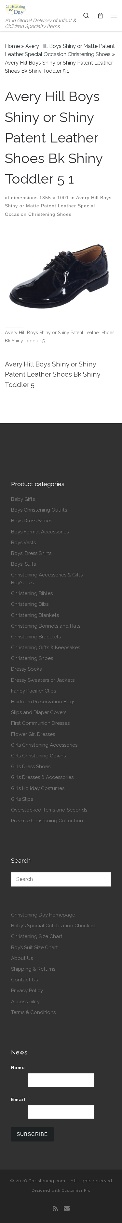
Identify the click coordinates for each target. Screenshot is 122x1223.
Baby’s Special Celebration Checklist (53, 926)
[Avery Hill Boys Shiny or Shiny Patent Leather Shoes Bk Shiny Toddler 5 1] (61, 277)
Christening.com (47, 1180)
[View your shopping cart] (100, 15)
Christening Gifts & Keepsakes (45, 647)
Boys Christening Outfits (39, 510)
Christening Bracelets (36, 637)
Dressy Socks (26, 669)
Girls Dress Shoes (30, 766)
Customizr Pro (76, 1190)
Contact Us (24, 980)
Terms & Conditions (33, 1012)
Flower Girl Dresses (33, 734)
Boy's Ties (22, 583)
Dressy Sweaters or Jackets (43, 680)
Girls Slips (22, 799)
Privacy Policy (27, 990)
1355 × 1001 (53, 197)
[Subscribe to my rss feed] (55, 1208)
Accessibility (25, 1002)
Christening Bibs (29, 604)
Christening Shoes (32, 658)
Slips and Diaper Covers (38, 712)
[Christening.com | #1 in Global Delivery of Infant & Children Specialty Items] (15, 9)
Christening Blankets (35, 615)
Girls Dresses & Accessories (42, 777)
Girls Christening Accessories (44, 745)
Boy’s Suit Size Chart (34, 947)
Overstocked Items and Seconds (49, 810)
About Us (22, 958)
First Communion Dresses (40, 723)
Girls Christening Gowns (38, 756)
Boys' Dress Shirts (31, 553)
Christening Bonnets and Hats (45, 626)
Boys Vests (23, 542)
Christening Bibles (32, 593)
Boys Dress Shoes (31, 521)
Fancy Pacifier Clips (33, 691)
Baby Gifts (23, 499)
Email (18, 1099)
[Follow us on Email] (67, 1208)
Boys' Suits (23, 564)
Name (18, 1067)
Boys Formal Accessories (40, 532)
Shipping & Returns (33, 969)
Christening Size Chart (36, 936)
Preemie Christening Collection (47, 821)
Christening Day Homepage (43, 915)
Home (12, 46)
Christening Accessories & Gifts (47, 575)
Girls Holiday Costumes (37, 788)
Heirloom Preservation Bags (43, 702)
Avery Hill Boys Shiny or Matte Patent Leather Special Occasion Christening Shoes (58, 206)
